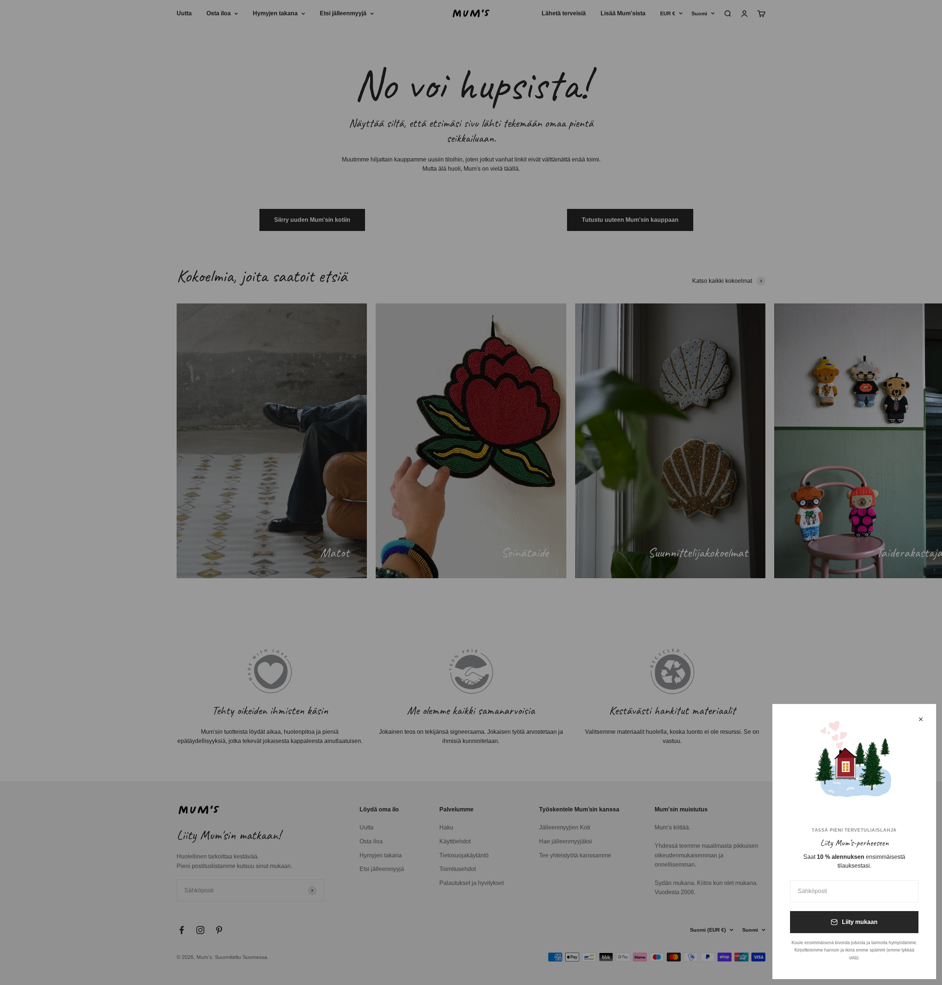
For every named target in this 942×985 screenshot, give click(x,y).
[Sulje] (920, 719)
